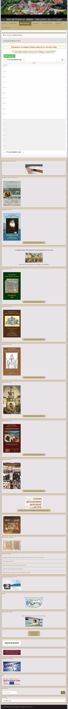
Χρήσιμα (58, 23)
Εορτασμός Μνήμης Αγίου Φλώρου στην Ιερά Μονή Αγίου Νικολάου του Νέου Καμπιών (23, 557)
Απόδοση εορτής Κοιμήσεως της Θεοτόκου (13, 569)
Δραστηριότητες (47, 23)
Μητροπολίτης (24, 23)
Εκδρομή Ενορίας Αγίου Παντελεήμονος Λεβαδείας (15, 565)
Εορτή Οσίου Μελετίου (8, 561)
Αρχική (4, 23)
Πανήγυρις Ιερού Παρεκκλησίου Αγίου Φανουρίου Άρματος (17, 572)
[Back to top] (64, 705)
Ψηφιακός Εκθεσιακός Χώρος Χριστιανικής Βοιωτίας (34, 616)
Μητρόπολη (13, 23)
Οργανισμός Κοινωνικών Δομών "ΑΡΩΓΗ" (34, 597)
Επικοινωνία (6, 28)
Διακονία (36, 23)
